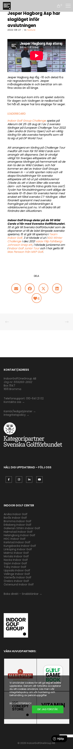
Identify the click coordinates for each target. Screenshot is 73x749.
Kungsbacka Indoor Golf (20, 546)
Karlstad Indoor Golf (17, 542)
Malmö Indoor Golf (16, 553)
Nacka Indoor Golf (16, 560)
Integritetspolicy (15, 415)
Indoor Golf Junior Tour (24, 248)
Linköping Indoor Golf (18, 549)
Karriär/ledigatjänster (18, 411)
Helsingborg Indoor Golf (19, 535)
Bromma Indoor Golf (17, 521)
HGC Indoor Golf (15, 539)
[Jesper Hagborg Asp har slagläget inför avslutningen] (16, 288)
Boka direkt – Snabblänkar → (23, 594)
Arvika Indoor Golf (15, 514)
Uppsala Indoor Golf (17, 570)
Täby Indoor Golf (15, 567)
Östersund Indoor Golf (19, 584)
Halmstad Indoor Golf (18, 532)
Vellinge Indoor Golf (17, 574)
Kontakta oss (12, 402)
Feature (31, 29)
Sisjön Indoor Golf (15, 563)
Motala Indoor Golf (17, 556)
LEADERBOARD (16, 114)
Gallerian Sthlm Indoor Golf (22, 528)
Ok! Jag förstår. (47, 709)
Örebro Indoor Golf (16, 581)
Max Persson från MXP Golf (25, 252)
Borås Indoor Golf (15, 518)
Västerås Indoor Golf (17, 577)
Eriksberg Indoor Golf (17, 525)
